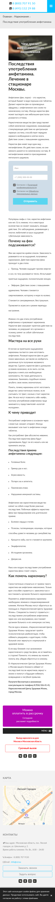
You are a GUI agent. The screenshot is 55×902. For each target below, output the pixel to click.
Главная (7, 16)
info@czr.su (16, 862)
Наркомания (21, 16)
